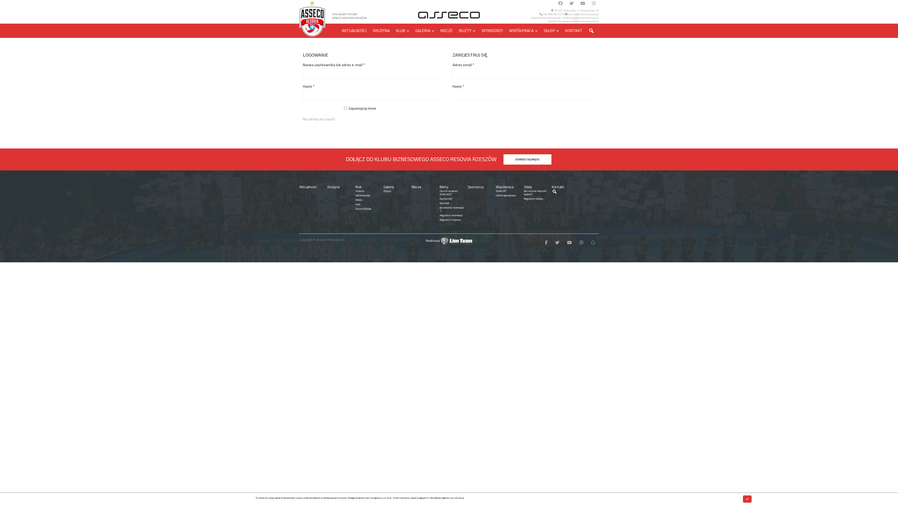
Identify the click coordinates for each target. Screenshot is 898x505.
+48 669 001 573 (553, 14)
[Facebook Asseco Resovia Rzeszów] (560, 3)
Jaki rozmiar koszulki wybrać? (535, 192)
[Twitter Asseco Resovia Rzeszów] (571, 3)
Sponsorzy (492, 30)
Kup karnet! (446, 198)
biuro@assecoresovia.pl (583, 14)
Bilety (465, 30)
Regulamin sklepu (533, 198)
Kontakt (573, 30)
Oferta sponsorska (506, 195)
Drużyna (381, 30)
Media (358, 200)
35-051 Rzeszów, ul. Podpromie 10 (576, 10)
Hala (357, 204)
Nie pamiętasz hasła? (319, 119)
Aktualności (354, 30)
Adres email (463, 64)
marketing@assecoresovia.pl (580, 17)
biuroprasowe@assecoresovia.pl (578, 21)
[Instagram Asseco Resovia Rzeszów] (594, 3)
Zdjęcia (387, 191)
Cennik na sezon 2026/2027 (449, 192)
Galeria (422, 30)
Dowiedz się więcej (527, 159)
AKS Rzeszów (362, 195)
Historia (359, 191)
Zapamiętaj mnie (362, 108)
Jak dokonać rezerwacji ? (452, 209)
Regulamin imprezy (450, 219)
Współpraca (521, 30)
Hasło (308, 86)
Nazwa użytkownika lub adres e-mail (334, 64)
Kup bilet (444, 203)
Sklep (549, 30)
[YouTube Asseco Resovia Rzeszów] (582, 3)
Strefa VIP (501, 191)
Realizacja (433, 241)
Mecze (446, 30)
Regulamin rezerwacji (451, 215)
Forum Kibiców (363, 208)
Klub (400, 30)
